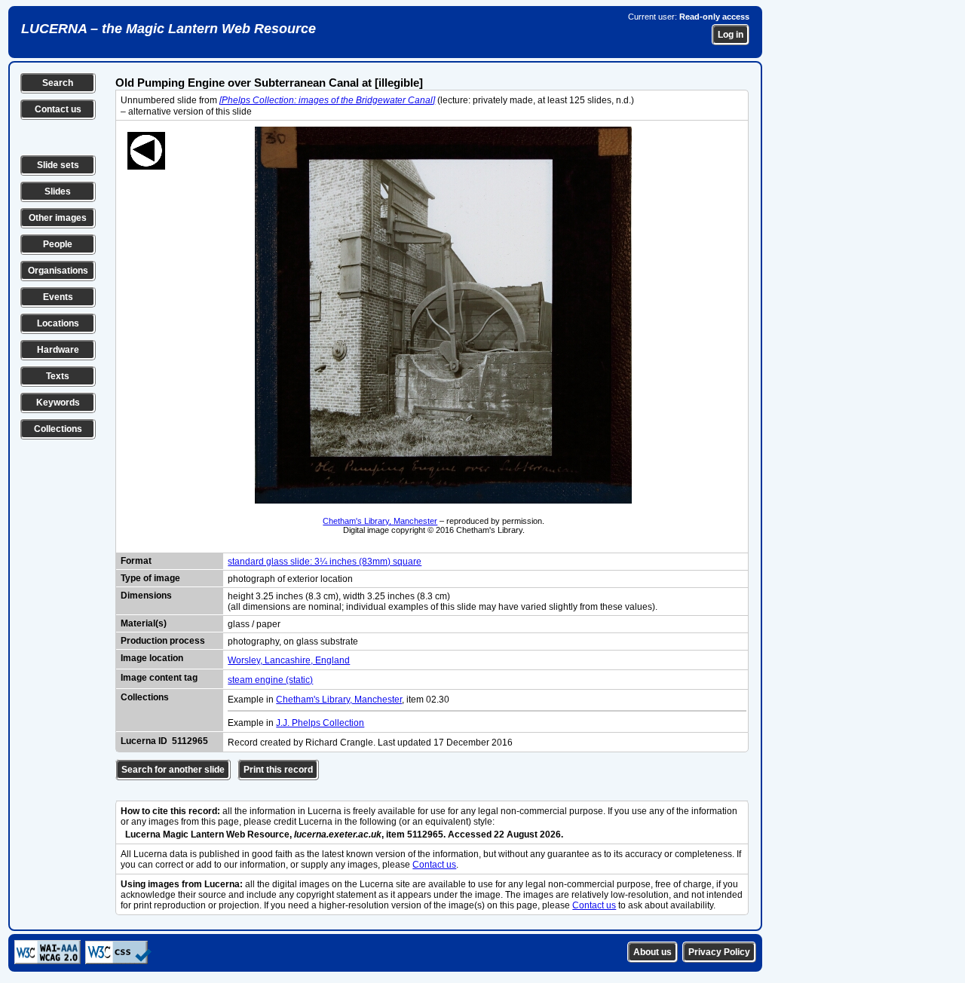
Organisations (58, 270)
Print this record (278, 769)
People (57, 244)
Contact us (58, 109)
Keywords (58, 402)
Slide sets (58, 165)
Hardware (58, 350)
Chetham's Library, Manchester (380, 520)
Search (57, 83)
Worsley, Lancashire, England (289, 660)
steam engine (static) (270, 680)
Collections (58, 429)
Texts (57, 376)
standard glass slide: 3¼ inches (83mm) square (324, 561)
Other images (58, 218)
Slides (57, 191)
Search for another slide (173, 769)
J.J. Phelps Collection (320, 723)
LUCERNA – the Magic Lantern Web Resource (168, 28)
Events (58, 297)
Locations (58, 323)
